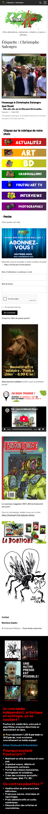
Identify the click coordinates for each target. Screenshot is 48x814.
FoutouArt (5, 112)
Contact (5, 617)
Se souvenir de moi (13, 307)
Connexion (19, 3)
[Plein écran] (43, 429)
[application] (24, 419)
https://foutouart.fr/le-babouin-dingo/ (18, 515)
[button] (45, 3)
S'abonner (10, 3)
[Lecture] (5, 429)
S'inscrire (6, 318)
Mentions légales (9, 623)
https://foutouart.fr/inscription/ (17, 264)
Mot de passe (7, 284)
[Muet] (39, 429)
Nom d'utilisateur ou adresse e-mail (17, 272)
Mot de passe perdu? (20, 318)
